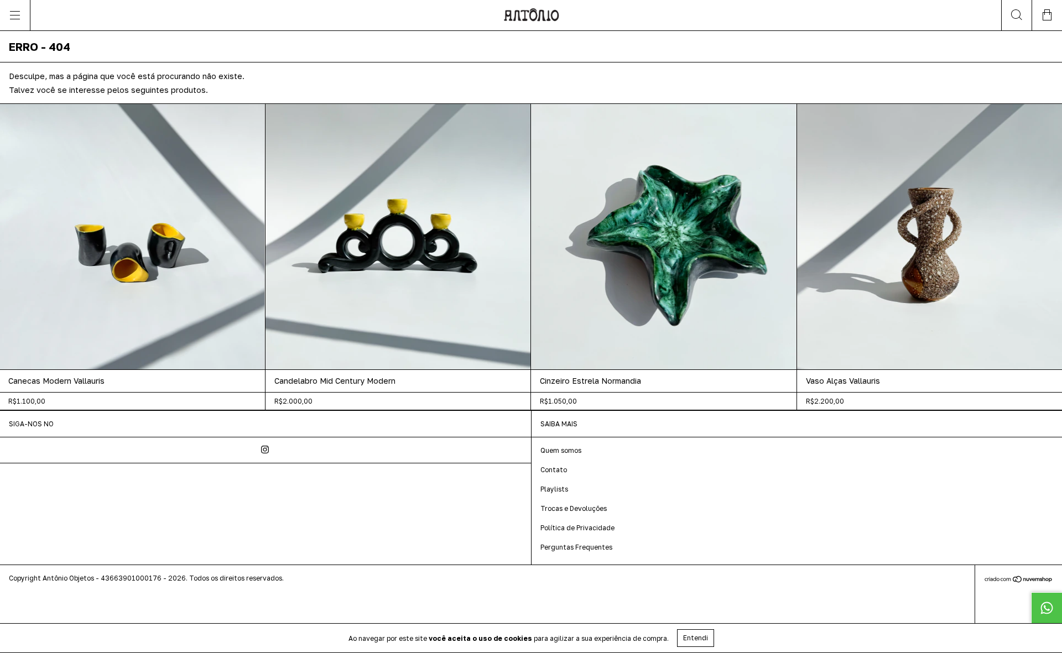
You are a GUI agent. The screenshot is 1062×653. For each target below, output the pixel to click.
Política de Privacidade (577, 528)
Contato (553, 470)
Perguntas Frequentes (576, 547)
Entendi (695, 638)
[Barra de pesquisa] (1016, 15)
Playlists (554, 489)
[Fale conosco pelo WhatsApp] (1046, 607)
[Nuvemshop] (1018, 580)
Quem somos (560, 450)
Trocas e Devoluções (573, 508)
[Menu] (15, 15)
